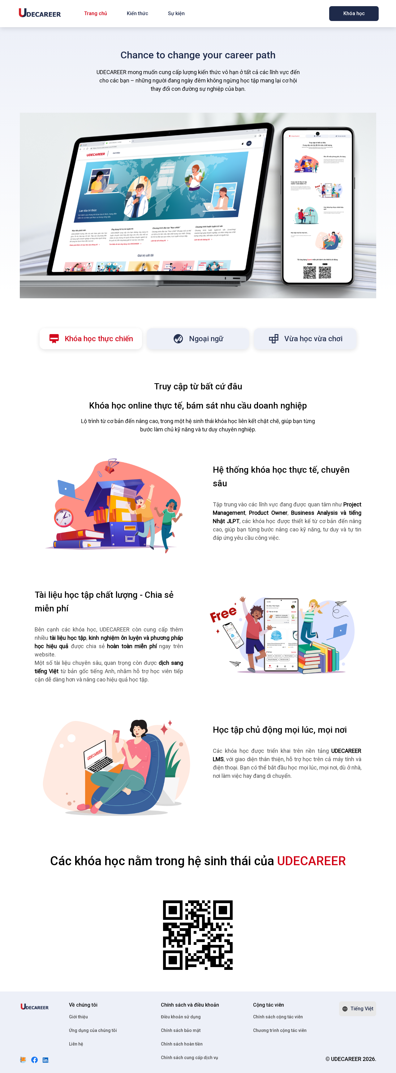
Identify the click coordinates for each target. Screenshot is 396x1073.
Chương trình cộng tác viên (280, 1030)
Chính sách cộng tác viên (278, 1016)
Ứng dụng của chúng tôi (93, 1030)
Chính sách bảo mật (180, 1030)
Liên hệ (76, 1044)
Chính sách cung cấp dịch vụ (189, 1057)
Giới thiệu (78, 1016)
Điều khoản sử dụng (181, 1016)
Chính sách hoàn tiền (182, 1044)
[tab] (91, 338)
